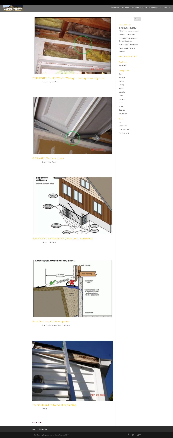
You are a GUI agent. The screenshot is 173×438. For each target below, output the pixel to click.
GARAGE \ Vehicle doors (48, 158)
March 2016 (123, 65)
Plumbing (122, 99)
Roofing (44, 408)
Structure (122, 110)
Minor (56, 82)
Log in (121, 122)
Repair (54, 162)
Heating (121, 85)
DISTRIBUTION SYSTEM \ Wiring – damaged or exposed (68, 78)
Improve (51, 82)
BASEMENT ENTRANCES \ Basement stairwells (62, 238)
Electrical (45, 82)
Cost (43, 325)
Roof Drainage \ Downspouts (50, 321)
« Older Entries (37, 422)
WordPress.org (124, 133)
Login (125, 3)
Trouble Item (52, 242)
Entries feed (123, 126)
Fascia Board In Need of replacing (54, 405)
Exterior (44, 162)
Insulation (122, 92)
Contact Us (135, 3)
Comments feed (124, 129)
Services (125, 8)
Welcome (115, 8)
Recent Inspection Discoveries (145, 8)
